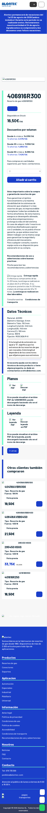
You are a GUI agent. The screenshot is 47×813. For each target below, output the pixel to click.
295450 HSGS (13, 547)
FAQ (3, 754)
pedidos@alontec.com (12, 775)
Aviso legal (7, 712)
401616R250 (12, 577)
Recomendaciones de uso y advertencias (21, 738)
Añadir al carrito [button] (26, 179)
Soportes (6, 671)
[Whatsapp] (42, 808)
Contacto (6, 758)
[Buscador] (42, 792)
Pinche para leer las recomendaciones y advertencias (23, 266)
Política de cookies (11, 725)
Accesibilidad (8, 729)
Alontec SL (22, 808)
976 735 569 (11, 770)
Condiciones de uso (11, 721)
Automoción (8, 683)
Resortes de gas (9, 663)
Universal (6, 700)
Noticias (6, 750)
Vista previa (12, 498)
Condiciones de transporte (14, 733)
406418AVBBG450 (16, 517)
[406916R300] (23, 79)
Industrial (6, 692)
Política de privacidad (12, 717)
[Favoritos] (9, 108)
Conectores (7, 667)
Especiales (7, 688)
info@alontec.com (32, 370)
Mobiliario (6, 696)
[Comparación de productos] (14, 108)
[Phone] (42, 800)
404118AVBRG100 (15, 486)
